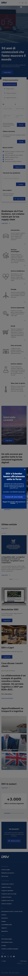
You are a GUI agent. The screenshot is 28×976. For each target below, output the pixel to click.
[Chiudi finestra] (25, 469)
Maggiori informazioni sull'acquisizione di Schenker (14, 502)
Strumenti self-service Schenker (14, 497)
